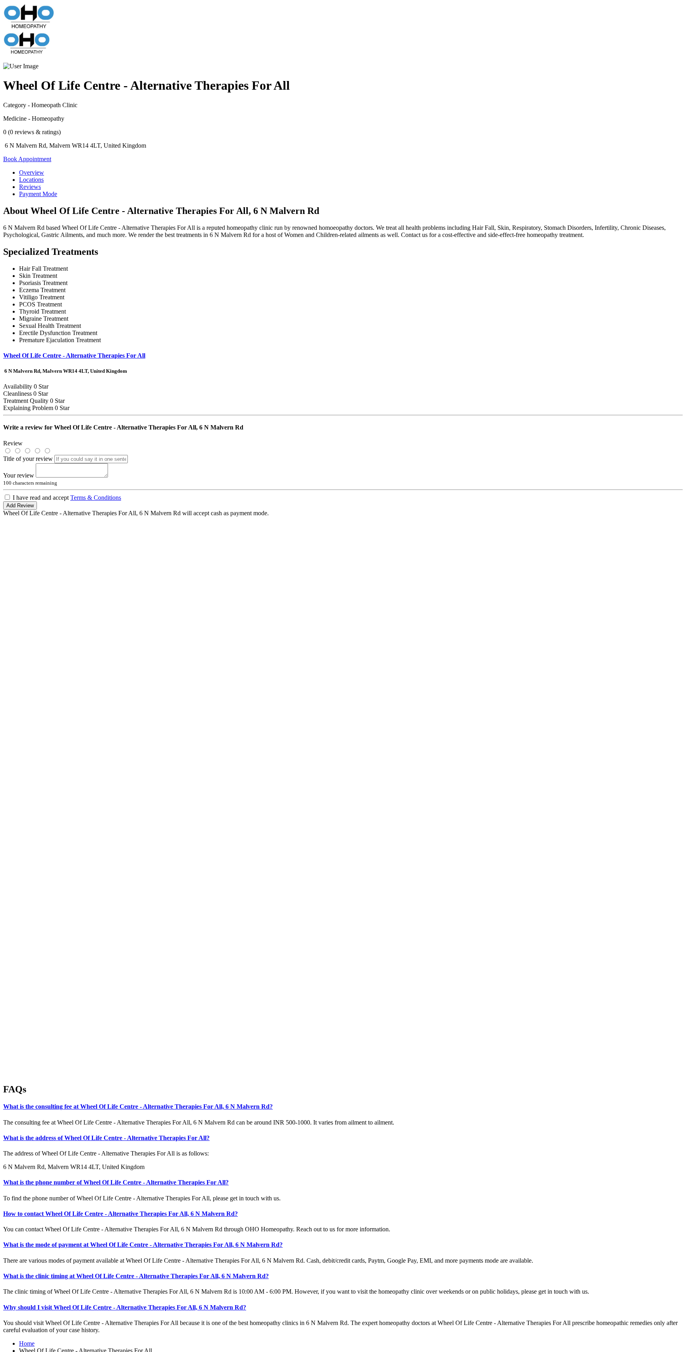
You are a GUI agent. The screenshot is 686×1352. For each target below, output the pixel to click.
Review (13, 443)
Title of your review (28, 458)
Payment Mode (38, 194)
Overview (31, 172)
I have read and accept (67, 497)
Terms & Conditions (95, 497)
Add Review (20, 505)
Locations (31, 179)
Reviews (30, 186)
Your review (18, 475)
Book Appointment (27, 159)
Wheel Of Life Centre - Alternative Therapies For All (74, 355)
